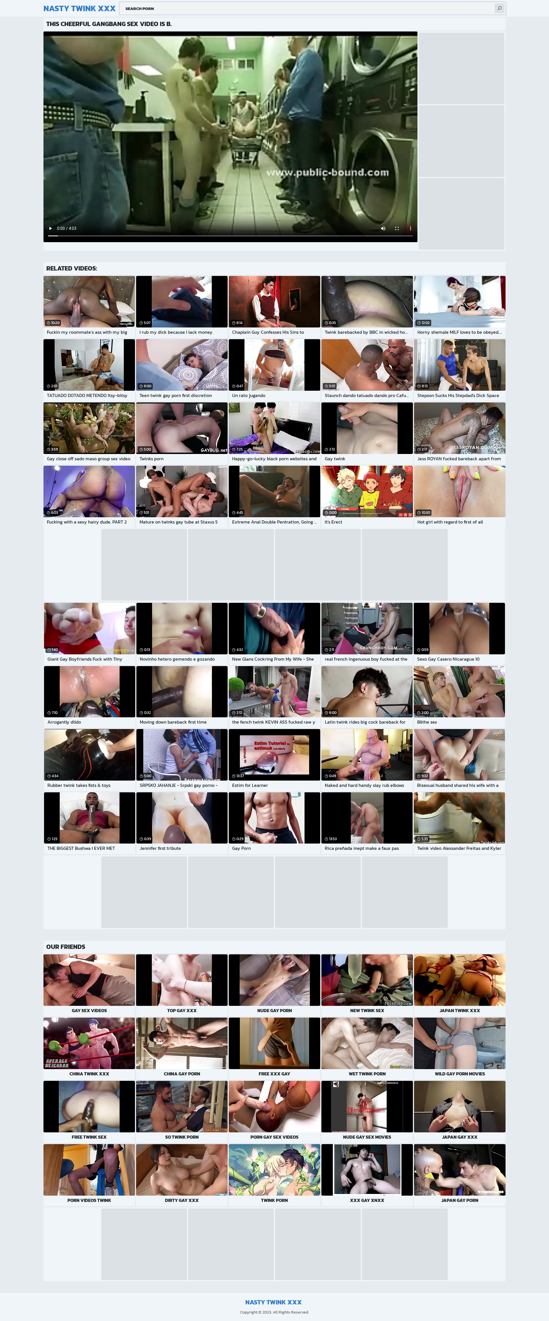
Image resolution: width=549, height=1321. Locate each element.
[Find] (499, 8)
